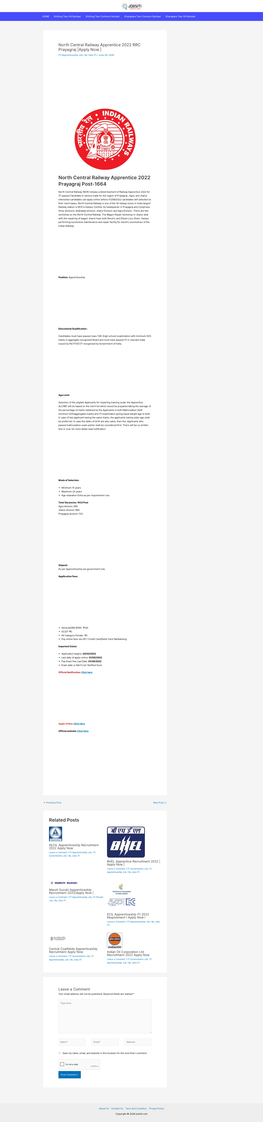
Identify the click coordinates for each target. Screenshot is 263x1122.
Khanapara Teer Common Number (142, 16)
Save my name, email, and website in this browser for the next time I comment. (105, 1053)
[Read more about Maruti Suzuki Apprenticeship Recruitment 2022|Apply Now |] (64, 882)
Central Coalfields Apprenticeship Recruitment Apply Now (73, 950)
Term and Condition (136, 1108)
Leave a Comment (58, 852)
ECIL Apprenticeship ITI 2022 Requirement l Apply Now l (128, 916)
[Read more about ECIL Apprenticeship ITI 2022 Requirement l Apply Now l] (122, 895)
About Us (104, 1108)
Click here (86, 672)
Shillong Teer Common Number (103, 16)
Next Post (160, 802)
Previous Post (52, 802)
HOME (45, 16)
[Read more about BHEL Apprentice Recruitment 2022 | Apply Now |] (126, 841)
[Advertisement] (105, 82)
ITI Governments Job (137, 868)
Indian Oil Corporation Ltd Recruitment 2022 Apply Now (128, 953)
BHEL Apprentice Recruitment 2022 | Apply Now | (133, 863)
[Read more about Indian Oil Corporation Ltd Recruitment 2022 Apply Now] (114, 940)
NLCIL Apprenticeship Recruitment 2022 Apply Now (74, 846)
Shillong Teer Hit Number (67, 16)
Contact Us (117, 1108)
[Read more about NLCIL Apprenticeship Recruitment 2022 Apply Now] (55, 833)
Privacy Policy (156, 1108)
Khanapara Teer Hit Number (181, 16)
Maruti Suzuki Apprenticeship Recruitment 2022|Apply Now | (71, 891)
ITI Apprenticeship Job (70, 55)
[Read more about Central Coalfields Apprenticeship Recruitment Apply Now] (58, 938)
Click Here (79, 723)
